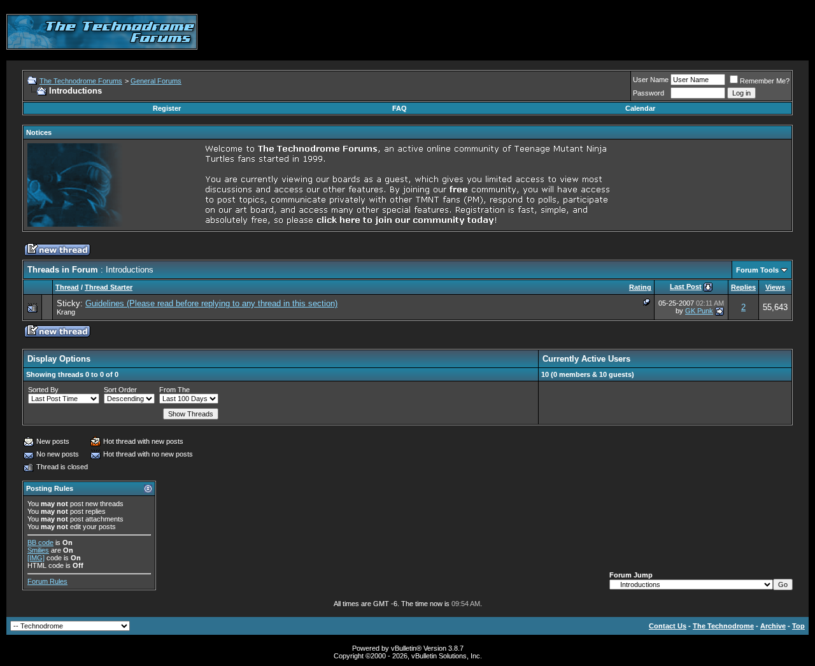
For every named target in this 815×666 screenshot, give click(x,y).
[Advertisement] (577, 31)
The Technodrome (723, 626)
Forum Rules (47, 581)
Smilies (38, 550)
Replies (743, 287)
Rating (640, 287)
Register (167, 108)
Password (648, 93)
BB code (40, 542)
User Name (651, 79)
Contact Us (667, 626)
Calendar (640, 108)
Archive (773, 626)
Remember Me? (765, 81)
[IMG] (36, 558)
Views (775, 287)
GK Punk (699, 311)
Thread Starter (108, 287)
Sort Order (120, 389)
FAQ (399, 108)
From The (174, 389)
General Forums (156, 81)
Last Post (686, 286)
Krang (66, 312)
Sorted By (43, 389)
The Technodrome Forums (80, 81)
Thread (67, 287)
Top (798, 626)
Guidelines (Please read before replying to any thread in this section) (211, 303)
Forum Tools (757, 270)
